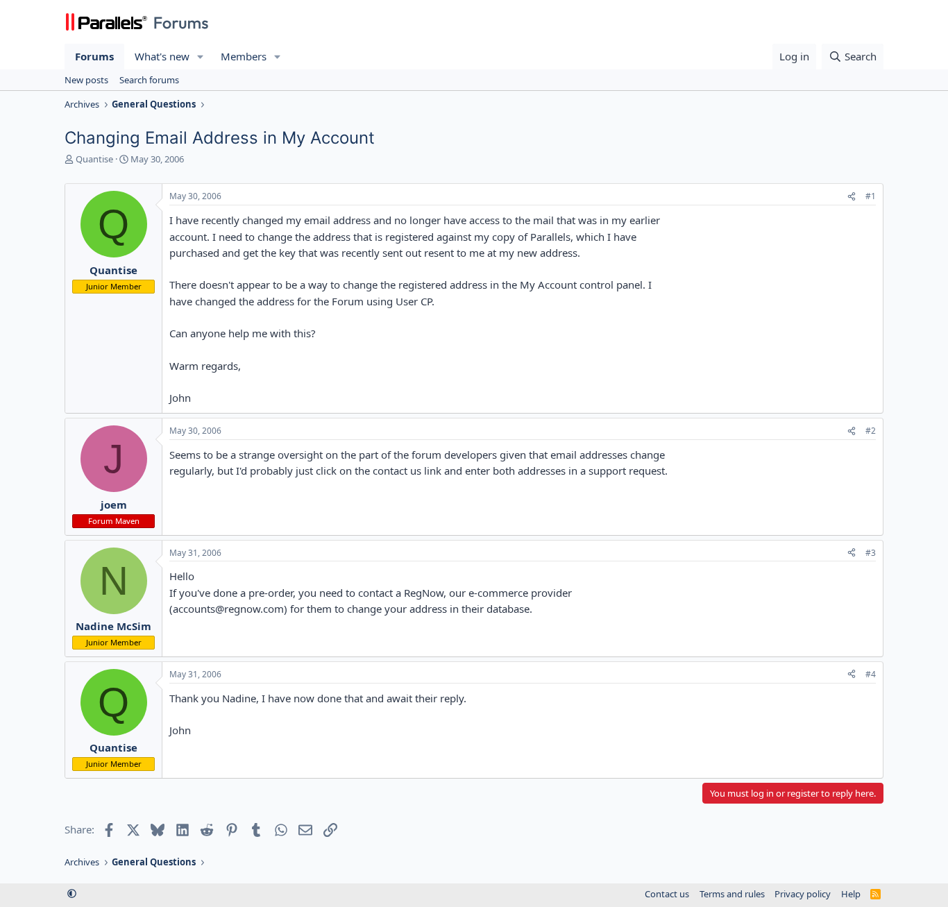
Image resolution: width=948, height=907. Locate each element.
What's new (162, 56)
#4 (870, 674)
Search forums (149, 80)
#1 (870, 196)
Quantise (94, 159)
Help (851, 894)
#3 (870, 553)
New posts (86, 80)
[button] (200, 56)
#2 (870, 430)
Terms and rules (732, 894)
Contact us (667, 894)
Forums (94, 56)
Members (243, 56)
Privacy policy (803, 894)
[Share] (852, 197)
